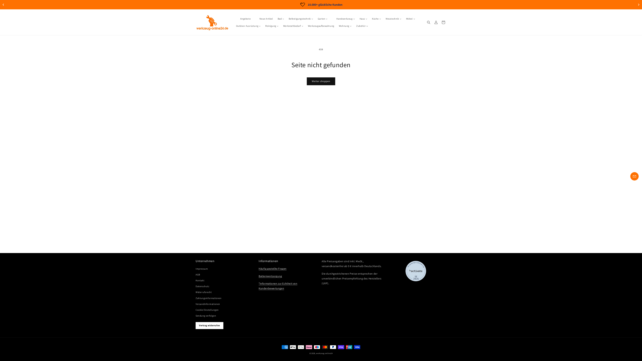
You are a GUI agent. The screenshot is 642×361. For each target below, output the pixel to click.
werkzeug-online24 (324, 353)
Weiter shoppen (321, 81)
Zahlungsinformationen (209, 298)
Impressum (202, 268)
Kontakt (200, 280)
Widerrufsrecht (204, 292)
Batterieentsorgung (270, 276)
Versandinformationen (208, 304)
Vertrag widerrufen (209, 325)
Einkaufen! (350, 4)
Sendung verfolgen (206, 315)
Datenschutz (202, 286)
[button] (428, 22)
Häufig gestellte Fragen (273, 268)
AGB (198, 274)
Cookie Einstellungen (207, 309)
